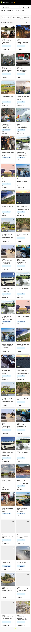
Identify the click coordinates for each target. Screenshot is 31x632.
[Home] (8, 2)
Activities (22, 13)
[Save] (13, 26)
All (2, 13)
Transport (15, 13)
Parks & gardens (16, 17)
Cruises (28, 13)
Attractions (8, 13)
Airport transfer (6, 17)
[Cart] (25, 2)
